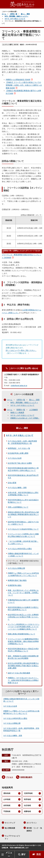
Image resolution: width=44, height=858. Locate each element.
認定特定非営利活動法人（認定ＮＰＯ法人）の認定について (23, 523)
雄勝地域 (27, 811)
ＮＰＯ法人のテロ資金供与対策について (23, 529)
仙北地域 (27, 805)
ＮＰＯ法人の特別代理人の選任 (20, 549)
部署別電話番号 (26, 777)
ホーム (4, 14)
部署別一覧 (20, 410)
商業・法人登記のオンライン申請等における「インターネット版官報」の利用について (23, 592)
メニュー (9, 854)
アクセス (9, 777)
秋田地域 (27, 799)
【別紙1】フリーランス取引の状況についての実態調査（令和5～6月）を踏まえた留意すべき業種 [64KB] (24, 85)
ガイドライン (32, 823)
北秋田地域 (28, 793)
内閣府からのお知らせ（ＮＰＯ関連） (24, 418)
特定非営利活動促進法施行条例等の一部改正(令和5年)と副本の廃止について (23, 469)
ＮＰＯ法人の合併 (15, 458)
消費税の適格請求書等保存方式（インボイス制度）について (23, 555)
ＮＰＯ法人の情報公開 (16, 568)
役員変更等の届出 (15, 585)
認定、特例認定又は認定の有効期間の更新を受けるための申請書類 (23, 657)
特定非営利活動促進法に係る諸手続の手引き (23, 476)
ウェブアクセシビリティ (12, 837)
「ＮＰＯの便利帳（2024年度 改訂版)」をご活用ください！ (23, 542)
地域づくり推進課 (17, 412)
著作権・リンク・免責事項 (34, 829)
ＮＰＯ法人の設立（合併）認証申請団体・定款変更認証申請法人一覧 (22, 442)
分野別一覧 (13, 14)
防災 (39, 854)
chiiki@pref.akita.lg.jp (19, 385)
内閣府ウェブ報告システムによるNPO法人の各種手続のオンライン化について (23, 574)
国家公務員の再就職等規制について (21, 634)
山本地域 (6, 799)
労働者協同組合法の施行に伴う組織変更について (23, 601)
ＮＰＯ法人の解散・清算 (17, 488)
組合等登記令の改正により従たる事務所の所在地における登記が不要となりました (23, 617)
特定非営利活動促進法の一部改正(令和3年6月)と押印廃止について (23, 650)
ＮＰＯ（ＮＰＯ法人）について (15, 19)
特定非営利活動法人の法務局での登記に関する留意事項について (23, 608)
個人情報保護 (10, 828)
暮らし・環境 (25, 14)
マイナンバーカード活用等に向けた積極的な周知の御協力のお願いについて (23, 535)
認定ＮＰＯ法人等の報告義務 (19, 673)
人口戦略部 (33, 410)
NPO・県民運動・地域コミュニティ (16, 16)
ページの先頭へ (39, 847)
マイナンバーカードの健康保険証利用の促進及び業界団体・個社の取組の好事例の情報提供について (23, 641)
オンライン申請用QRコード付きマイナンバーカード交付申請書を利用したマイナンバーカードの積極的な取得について (23, 626)
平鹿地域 (6, 811)
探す (23, 854)
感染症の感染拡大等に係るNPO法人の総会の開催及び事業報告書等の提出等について (23, 514)
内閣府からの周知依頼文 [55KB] (18, 80)
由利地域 (6, 805)
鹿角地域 (6, 793)
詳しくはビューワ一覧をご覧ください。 (21, 350)
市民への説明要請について (18, 507)
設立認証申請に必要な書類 (18, 453)
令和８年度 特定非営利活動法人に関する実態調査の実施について (23, 494)
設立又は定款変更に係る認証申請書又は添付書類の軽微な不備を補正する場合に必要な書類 (23, 665)
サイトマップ (10, 823)
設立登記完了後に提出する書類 (20, 463)
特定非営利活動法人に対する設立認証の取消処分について (23, 501)
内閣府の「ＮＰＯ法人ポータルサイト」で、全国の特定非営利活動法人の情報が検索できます (23, 680)
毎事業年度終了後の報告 (17, 580)
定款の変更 (12, 483)
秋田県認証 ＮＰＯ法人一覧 (19, 448)
